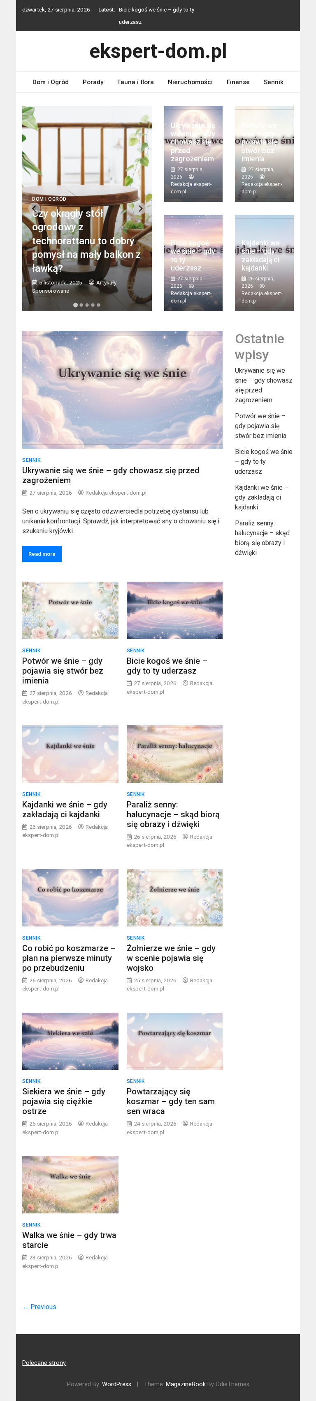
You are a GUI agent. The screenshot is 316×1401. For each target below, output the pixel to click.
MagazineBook (186, 1384)
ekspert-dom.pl (158, 51)
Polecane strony (44, 1363)
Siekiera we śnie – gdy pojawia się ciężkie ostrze (63, 1101)
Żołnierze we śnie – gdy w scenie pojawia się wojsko (171, 958)
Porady (93, 82)
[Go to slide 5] (98, 305)
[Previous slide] (34, 209)
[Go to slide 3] (87, 305)
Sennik (273, 82)
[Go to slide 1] (75, 305)
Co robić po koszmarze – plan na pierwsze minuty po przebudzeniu (69, 958)
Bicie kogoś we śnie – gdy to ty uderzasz (193, 255)
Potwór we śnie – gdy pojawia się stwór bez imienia (259, 142)
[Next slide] (140, 209)
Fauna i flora (135, 82)
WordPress (116, 1384)
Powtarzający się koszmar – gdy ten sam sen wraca (171, 1101)
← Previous (39, 1307)
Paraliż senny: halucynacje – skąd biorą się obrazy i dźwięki (173, 814)
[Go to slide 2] (81, 305)
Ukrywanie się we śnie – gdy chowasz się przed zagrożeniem (193, 142)
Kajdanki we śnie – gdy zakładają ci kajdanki (261, 255)
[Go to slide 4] (93, 305)
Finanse (238, 82)
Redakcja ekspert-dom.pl (116, 492)
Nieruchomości (190, 82)
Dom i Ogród (51, 82)
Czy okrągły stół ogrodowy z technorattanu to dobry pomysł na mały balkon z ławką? (86, 241)
